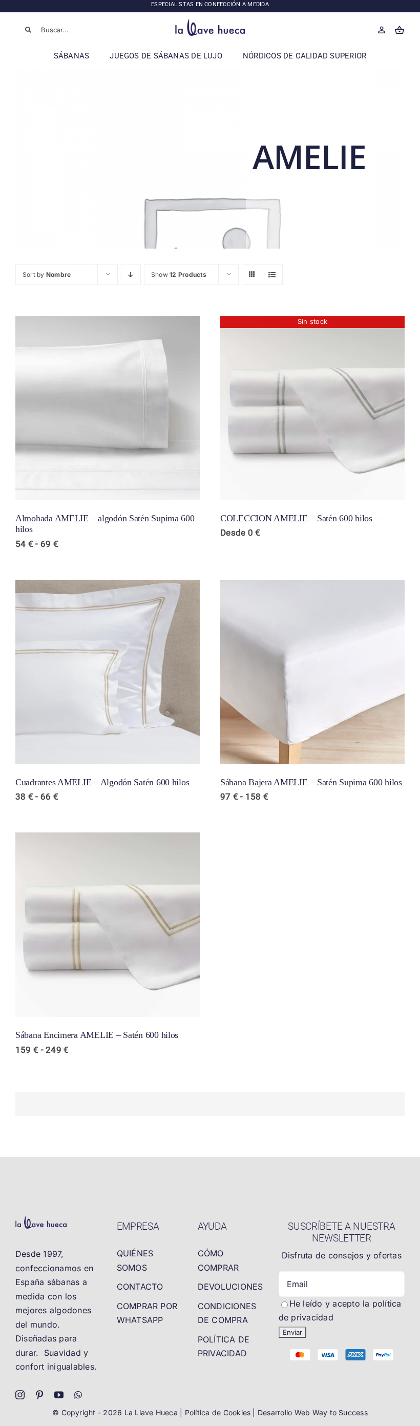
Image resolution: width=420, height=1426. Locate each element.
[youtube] (59, 1394)
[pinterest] (39, 1394)
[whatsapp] (78, 1394)
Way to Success (340, 1412)
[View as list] (272, 274)
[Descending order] (131, 274)
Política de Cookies (219, 1412)
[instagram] (20, 1394)
